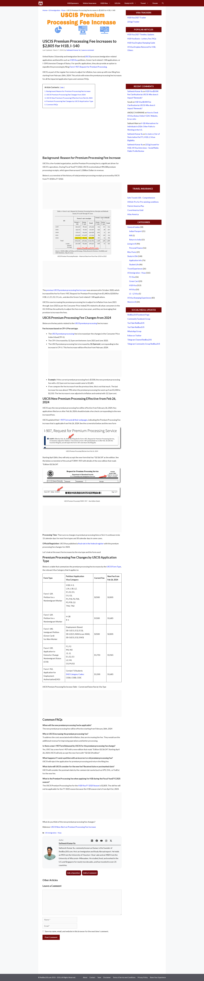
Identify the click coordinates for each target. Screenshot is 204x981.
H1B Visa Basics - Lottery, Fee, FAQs (141, 39)
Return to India (135, 240)
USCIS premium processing (86, 323)
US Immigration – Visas (136, 273)
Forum (155, 3)
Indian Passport (135, 231)
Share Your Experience (158, 977)
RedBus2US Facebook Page (138, 315)
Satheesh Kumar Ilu (135, 91)
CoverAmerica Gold (135, 210)
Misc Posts (131, 252)
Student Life (134, 264)
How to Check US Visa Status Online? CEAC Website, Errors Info (142, 115)
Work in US (131, 302)
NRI (130, 235)
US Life (117, 3)
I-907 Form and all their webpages (74, 420)
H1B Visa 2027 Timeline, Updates (140, 34)
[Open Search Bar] (163, 3)
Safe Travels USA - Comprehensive (141, 198)
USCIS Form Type (114, 566)
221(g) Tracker (133, 22)
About (85, 977)
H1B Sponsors (73, 3)
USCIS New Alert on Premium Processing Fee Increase (73, 827)
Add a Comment (90, 873)
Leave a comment (87, 50)
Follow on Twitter (134, 335)
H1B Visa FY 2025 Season (89, 785)
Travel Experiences (134, 269)
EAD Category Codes (75, 674)
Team (99, 977)
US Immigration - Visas (57, 10)
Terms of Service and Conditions (124, 977)
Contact (92, 977)
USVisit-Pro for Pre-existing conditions (143, 202)
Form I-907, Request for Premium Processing (88, 67)
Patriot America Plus (135, 206)
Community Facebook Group (138, 319)
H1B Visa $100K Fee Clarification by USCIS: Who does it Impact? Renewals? (143, 94)
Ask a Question (73, 873)
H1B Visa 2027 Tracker (136, 17)
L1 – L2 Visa (133, 294)
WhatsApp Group (134, 331)
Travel (143, 3)
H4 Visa (132, 289)
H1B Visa (104, 3)
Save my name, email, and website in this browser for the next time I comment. (77, 931)
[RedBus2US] (40, 3)
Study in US (129, 3)
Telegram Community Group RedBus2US (143, 344)
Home (44, 10)
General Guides (133, 227)
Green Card (134, 281)
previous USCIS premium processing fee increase (66, 290)
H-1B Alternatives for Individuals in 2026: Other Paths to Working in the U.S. (142, 126)
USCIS (87, 56)
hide (62, 87)
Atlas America (133, 214)
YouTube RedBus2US (135, 323)
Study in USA (132, 256)
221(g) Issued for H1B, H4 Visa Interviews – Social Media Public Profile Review (143, 147)
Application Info (135, 260)
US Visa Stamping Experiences (139, 298)
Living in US (131, 244)
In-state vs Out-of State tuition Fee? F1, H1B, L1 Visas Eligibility (143, 137)
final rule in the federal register (91, 543)
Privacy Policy (143, 977)
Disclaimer (107, 977)
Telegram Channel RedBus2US (139, 340)
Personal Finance (136, 248)
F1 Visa (132, 277)
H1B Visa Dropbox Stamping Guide (141, 43)
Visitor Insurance (89, 3)
